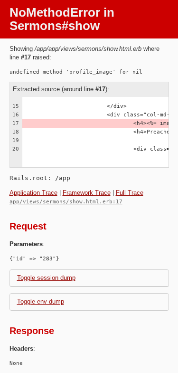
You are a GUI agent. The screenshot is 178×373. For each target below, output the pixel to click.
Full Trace (129, 192)
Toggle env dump (40, 301)
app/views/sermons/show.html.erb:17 (65, 202)
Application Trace (33, 192)
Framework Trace (87, 192)
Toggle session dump (46, 277)
